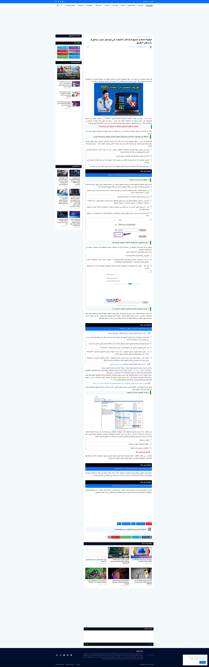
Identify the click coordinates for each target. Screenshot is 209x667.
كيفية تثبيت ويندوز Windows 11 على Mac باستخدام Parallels (142, 560)
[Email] (109, 537)
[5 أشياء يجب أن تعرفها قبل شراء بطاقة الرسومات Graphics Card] (95, 573)
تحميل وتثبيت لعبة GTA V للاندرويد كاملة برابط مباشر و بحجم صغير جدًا (68, 73)
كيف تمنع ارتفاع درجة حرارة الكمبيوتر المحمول (95, 560)
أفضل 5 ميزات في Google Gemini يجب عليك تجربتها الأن (62, 222)
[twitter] (60, 1)
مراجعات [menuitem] (107, 5)
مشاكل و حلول (126, 523)
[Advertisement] (104, 21)
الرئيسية (151, 1)
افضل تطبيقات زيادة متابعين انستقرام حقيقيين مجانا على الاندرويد (65, 94)
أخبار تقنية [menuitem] (140, 5)
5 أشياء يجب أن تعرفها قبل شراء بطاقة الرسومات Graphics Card (96, 581)
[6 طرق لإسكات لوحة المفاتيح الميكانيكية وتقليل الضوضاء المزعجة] (118, 573)
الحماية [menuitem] (123, 5)
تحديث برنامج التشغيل (117, 364)
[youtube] (64, 655)
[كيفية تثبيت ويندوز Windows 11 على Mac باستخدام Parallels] (141, 552)
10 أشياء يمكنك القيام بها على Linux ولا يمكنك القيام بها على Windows (143, 582)
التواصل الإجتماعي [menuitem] (70, 5)
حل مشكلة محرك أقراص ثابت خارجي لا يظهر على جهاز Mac (135, 329)
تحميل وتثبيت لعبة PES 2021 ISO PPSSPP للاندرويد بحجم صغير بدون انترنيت (64, 104)
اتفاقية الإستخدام (60, 664)
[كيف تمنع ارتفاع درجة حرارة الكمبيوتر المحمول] (95, 552)
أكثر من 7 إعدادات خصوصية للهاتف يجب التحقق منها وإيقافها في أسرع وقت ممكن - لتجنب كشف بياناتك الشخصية (75, 201)
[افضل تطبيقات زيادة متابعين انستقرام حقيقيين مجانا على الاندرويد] (76, 94)
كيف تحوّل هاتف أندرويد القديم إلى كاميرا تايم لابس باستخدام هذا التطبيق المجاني (63, 181)
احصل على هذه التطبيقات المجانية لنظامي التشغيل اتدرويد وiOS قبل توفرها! (63, 200)
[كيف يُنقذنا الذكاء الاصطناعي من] (74, 214)
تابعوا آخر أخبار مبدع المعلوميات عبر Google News (130, 529)
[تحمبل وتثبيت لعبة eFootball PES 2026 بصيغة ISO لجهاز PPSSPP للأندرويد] (74, 173)
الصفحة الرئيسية (148, 36)
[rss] (57, 655)
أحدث (150, 644)
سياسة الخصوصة (70, 664)
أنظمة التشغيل (139, 36)
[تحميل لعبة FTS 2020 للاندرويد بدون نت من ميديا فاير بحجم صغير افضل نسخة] (76, 84)
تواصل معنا (145, 1)
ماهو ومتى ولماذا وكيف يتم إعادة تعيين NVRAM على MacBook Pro (132, 469)
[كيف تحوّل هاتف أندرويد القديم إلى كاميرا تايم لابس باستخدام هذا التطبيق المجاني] (62, 173)
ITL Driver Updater (139, 370)
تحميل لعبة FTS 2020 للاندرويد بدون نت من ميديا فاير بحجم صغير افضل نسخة (64, 84)
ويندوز (119, 523)
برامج (133, 523)
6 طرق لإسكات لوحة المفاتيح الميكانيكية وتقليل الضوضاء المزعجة (120, 582)
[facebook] (62, 1)
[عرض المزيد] (105, 537)
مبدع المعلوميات (144, 664)
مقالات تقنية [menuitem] (115, 5)
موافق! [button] (202, 662)
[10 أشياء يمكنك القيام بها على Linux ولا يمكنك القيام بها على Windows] (141, 573)
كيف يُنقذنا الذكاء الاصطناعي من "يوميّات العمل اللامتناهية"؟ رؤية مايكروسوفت (75, 222)
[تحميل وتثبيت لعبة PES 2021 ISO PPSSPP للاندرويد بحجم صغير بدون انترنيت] (76, 103)
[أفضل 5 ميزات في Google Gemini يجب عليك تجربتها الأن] (62, 214)
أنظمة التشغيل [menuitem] (131, 5)
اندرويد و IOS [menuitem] (99, 5)
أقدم (87, 644)
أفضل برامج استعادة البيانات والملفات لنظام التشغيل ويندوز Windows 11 (120, 561)
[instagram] (58, 1)
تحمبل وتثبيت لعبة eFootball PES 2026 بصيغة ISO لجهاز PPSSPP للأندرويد (74, 181)
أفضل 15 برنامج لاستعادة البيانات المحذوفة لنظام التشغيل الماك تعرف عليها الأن (129, 175)
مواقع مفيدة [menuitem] (89, 5)
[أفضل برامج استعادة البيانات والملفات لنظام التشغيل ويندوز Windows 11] (118, 552)
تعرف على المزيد (194, 658)
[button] (61, 5)
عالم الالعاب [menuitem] (80, 5)
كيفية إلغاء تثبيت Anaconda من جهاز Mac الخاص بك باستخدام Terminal (131, 486)
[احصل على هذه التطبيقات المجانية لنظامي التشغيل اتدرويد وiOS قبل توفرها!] (62, 192)
